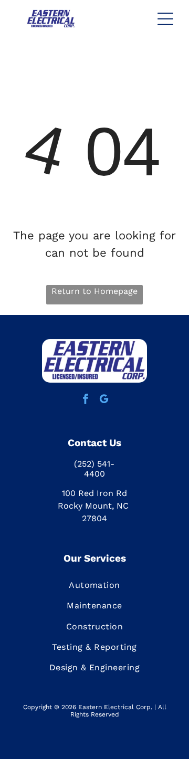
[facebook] (85, 400)
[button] (165, 19)
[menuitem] (94, 585)
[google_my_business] (104, 400)
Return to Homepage (94, 291)
